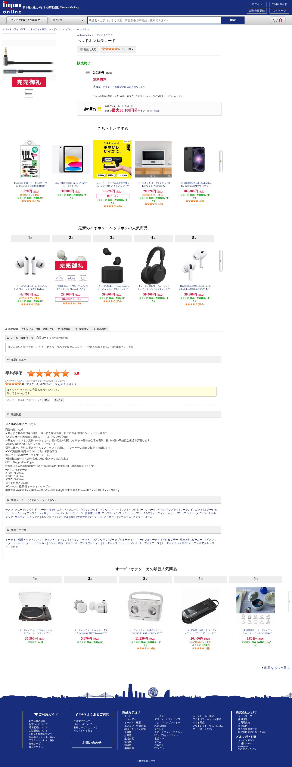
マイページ (279, 10)
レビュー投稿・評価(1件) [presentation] (39, 329)
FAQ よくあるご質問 (94, 714)
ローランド (186, 509)
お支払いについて (38, 724)
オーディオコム (161, 513)
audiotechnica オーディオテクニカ (95, 35)
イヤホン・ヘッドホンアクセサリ (88, 539)
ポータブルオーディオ (122, 539)
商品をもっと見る (276, 668)
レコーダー (130, 719)
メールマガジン (246, 740)
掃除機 (127, 745)
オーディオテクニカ (50, 509)
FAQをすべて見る (83, 730)
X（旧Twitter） (246, 743)
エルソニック (49, 516)
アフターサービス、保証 (42, 740)
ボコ (72, 516)
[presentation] (11, 328)
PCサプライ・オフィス (166, 735)
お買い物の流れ (37, 721)
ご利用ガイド (279, 4)
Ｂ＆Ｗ (147, 513)
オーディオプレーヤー (87, 543)
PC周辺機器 (160, 725)
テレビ (127, 716)
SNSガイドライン (247, 749)
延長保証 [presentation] (66, 329)
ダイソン (201, 513)
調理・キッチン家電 (135, 729)
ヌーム (148, 516)
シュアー (136, 513)
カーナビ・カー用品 (203, 716)
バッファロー (121, 513)
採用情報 (243, 719)
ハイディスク (29, 513)
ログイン (257, 4)
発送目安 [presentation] (83, 329)
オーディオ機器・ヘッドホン (45, 29)
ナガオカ (82, 516)
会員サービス (36, 746)
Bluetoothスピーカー (191, 539)
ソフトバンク (129, 509)
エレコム (15, 513)
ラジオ (52, 543)
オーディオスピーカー (115, 543)
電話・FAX (160, 738)
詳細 (156, 110)
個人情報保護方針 (247, 729)
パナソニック (71, 509)
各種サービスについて (85, 727)
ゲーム (157, 741)
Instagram (243, 746)
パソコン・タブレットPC (167, 722)
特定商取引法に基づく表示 (252, 732)
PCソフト (159, 748)
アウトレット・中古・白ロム (208, 725)
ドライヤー (160, 716)
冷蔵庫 (127, 732)
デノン (9, 509)
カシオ (198, 509)
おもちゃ (159, 745)
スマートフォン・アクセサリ (169, 732)
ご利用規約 (244, 722)
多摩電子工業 (92, 513)
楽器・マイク (65, 543)
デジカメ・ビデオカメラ (167, 719)
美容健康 (129, 748)
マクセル (105, 509)
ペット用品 (199, 722)
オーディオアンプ (149, 543)
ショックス (33, 516)
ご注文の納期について (40, 734)
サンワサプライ (169, 509)
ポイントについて (83, 724)
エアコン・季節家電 (135, 725)
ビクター (138, 516)
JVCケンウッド (89, 509)
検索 (233, 20)
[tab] (11, 328)
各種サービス (36, 743)
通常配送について (38, 727)
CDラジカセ (40, 543)
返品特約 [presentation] (101, 329)
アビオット (110, 516)
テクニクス (124, 516)
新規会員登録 (257, 10)
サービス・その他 (202, 729)
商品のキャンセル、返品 (42, 737)
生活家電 (129, 738)
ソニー (18, 509)
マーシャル (95, 516)
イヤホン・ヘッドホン (77, 29)
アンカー (189, 513)
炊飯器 (127, 735)
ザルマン (20, 516)
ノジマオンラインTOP (13, 29)
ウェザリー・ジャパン (51, 513)
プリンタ (159, 729)
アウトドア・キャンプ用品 (207, 719)
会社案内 (243, 725)
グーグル (63, 516)
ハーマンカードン (148, 509)
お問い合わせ (92, 742)
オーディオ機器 (132, 722)
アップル (107, 513)
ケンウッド (30, 509)
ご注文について (82, 721)
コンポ (133, 543)
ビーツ (79, 513)
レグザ (70, 513)
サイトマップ (245, 716)
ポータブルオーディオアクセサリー (157, 539)
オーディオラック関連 (174, 543)
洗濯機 (127, 741)
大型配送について (38, 730)
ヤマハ (115, 509)
